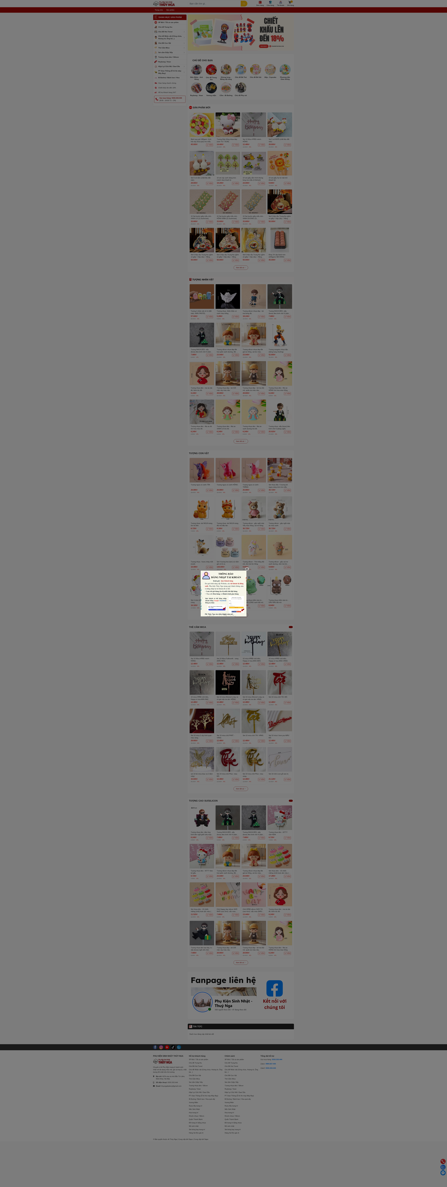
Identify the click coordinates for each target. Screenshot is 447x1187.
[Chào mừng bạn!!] (223, 593)
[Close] (247, 569)
